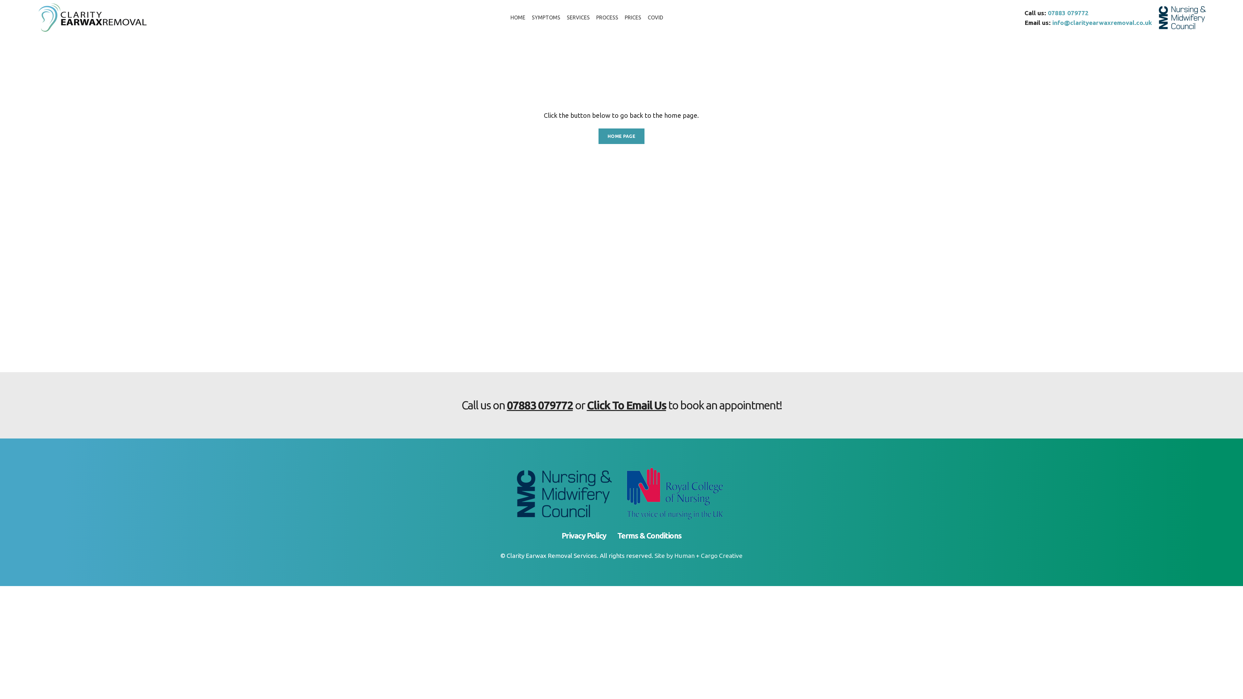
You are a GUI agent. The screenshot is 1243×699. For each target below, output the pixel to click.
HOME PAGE (621, 136)
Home (373, 74)
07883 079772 (1068, 13)
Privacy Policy (584, 535)
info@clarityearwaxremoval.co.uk (1102, 22)
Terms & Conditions (649, 535)
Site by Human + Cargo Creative (699, 555)
